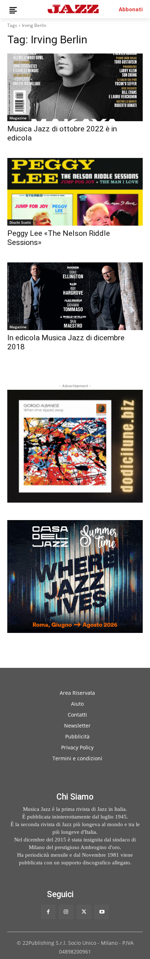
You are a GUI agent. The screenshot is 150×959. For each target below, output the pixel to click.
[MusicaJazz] (73, 9)
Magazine (18, 117)
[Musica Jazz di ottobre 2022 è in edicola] (75, 87)
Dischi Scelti (20, 222)
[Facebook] (48, 912)
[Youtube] (102, 912)
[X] (84, 912)
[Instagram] (66, 912)
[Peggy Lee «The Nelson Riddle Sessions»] (75, 192)
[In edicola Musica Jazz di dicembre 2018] (75, 296)
